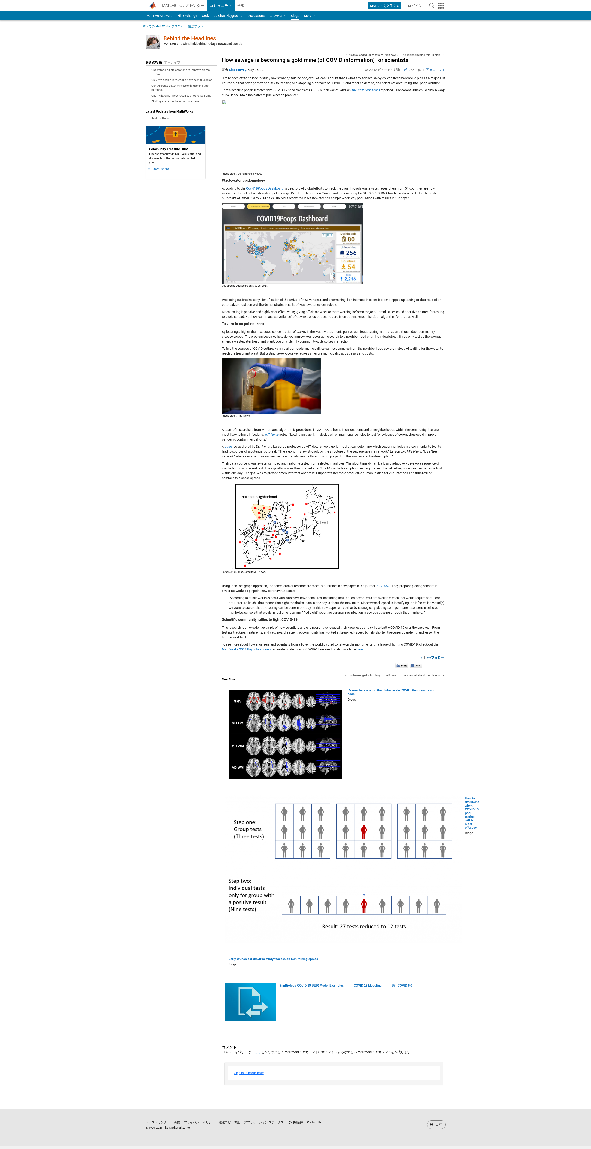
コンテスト (278, 16)
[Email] (416, 665)
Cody (205, 16)
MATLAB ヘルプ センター (183, 5)
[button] (431, 5)
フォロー (437, 657)
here (359, 649)
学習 (241, 5)
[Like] (420, 657)
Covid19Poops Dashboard (265, 188)
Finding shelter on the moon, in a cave (175, 101)
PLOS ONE (383, 586)
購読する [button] (194, 26)
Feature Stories (160, 118)
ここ (257, 1052)
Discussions (256, 16)
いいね (414, 70)
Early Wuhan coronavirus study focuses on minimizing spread (273, 959)
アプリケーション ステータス (264, 1122)
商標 (177, 1122)
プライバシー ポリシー (199, 1122)
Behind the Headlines (189, 38)
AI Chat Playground (228, 16)
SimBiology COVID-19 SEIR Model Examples (311, 985)
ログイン (416, 7)
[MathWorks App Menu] (441, 6)
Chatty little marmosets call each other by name (181, 95)
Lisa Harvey (237, 70)
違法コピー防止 (229, 1122)
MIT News (272, 434)
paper (229, 446)
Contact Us (314, 1122)
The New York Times (365, 90)
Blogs (295, 16)
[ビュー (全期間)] (366, 70)
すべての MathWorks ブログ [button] (161, 26)
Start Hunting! (161, 169)
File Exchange (187, 16)
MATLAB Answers (159, 16)
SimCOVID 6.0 (402, 985)
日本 (438, 1124)
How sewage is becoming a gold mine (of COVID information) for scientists (315, 60)
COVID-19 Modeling (368, 985)
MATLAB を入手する (384, 6)
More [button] (307, 16)
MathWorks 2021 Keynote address (246, 649)
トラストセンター (158, 1122)
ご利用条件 (295, 1122)
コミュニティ (221, 5)
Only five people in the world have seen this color (181, 80)
